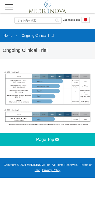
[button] (57, 20)
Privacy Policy (51, 170)
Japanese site (71, 19)
